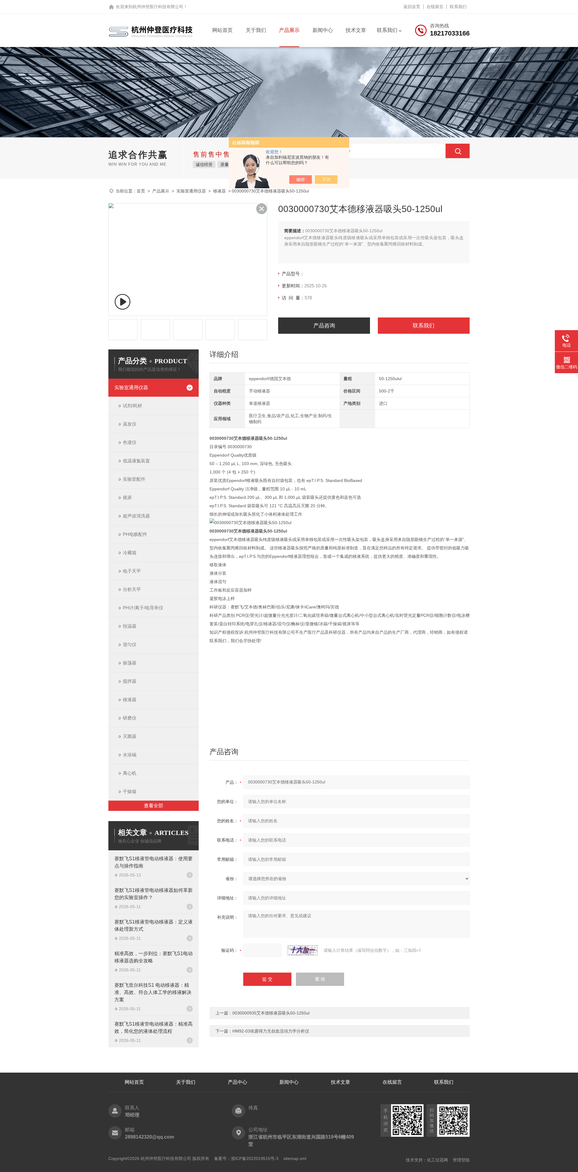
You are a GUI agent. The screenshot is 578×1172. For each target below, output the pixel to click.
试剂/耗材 (132, 405)
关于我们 (256, 30)
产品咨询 (324, 326)
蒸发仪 (129, 424)
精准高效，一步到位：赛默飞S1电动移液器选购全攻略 (153, 957)
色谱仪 (129, 442)
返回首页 (411, 6)
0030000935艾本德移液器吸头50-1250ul (270, 1013)
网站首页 (222, 30)
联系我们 (458, 6)
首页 (141, 191)
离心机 (129, 773)
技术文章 (356, 30)
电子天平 (132, 570)
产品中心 (237, 1082)
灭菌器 (129, 736)
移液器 (219, 191)
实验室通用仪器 (191, 191)
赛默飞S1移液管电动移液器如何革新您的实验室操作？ (153, 894)
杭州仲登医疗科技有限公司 (158, 6)
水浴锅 (129, 754)
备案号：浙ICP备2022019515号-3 (246, 1158)
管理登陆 (461, 1160)
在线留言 (435, 6)
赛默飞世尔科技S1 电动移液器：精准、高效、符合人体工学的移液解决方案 (152, 992)
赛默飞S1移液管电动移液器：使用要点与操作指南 (153, 862)
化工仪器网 (437, 1160)
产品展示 (289, 30)
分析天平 (132, 589)
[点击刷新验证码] (302, 950)
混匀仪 (129, 644)
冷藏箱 (129, 552)
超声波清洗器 (136, 515)
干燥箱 (129, 791)
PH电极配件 (135, 534)
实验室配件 (134, 479)
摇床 (127, 497)
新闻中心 (322, 30)
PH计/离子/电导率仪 (143, 607)
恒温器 (129, 626)
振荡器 (129, 662)
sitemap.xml (294, 1158)
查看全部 (153, 805)
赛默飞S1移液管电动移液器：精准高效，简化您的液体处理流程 (153, 1027)
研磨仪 (129, 717)
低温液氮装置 (136, 460)
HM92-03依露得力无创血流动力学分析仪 (270, 1031)
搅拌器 (129, 681)
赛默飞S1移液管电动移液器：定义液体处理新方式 (153, 925)
